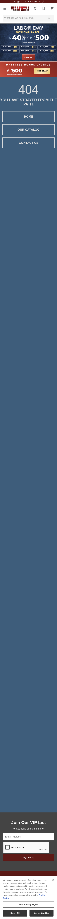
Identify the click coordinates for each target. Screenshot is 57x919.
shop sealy (42, 71)
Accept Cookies (41, 913)
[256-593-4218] (43, 8)
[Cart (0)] (52, 8)
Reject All (15, 913)
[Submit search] (49, 18)
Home (28, 116)
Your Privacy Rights (28, 904)
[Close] (53, 880)
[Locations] (35, 8)
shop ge (28, 57)
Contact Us (28, 142)
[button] (5, 8)
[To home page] (20, 8)
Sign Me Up (28, 857)
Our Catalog (28, 129)
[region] (28, 897)
